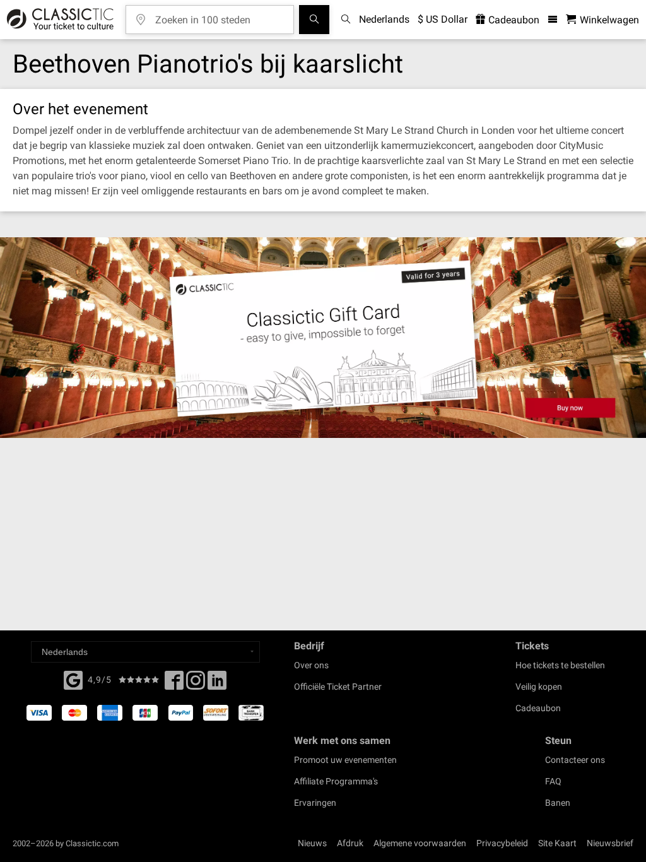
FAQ (553, 781)
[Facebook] (73, 679)
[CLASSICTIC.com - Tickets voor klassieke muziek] (58, 19)
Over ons (311, 665)
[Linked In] (217, 684)
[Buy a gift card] (323, 337)
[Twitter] (195, 684)
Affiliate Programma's (336, 781)
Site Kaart (557, 843)
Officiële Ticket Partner (338, 687)
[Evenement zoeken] (314, 19)
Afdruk (350, 843)
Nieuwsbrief (610, 843)
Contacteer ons (575, 760)
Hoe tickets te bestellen (560, 665)
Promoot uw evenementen (345, 760)
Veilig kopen (538, 687)
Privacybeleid (502, 843)
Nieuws (312, 843)
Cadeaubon (512, 20)
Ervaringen (315, 803)
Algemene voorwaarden (419, 843)
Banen (557, 803)
